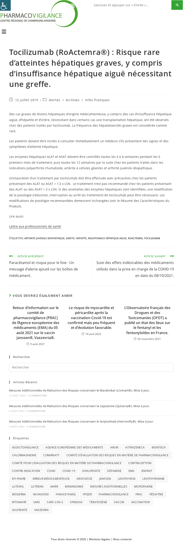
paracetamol (66, 494)
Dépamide (114, 471)
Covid (51, 471)
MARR (54, 486)
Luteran (37, 486)
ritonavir (19, 502)
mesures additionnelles (108, 486)
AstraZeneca (135, 447)
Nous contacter (122, 539)
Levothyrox (126, 479)
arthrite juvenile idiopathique (44, 238)
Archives (73, 100)
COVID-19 (68, 471)
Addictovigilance (25, 447)
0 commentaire (37, 395)
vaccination (140, 502)
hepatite (81, 238)
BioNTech (159, 447)
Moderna (19, 494)
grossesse (84, 479)
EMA (132, 471)
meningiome (74, 486)
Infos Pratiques (97, 100)
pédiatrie (156, 494)
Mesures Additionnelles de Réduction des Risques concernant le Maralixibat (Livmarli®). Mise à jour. (79, 390)
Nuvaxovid (41, 494)
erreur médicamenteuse (51, 479)
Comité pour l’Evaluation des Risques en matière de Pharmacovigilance (66, 463)
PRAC (139, 494)
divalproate (91, 471)
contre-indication (26, 471)
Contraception (139, 463)
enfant (146, 471)
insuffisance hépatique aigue (107, 238)
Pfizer (87, 494)
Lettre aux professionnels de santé (35, 226)
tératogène (98, 502)
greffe (70, 238)
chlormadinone (24, 455)
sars (36, 502)
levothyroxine (153, 479)
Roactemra (135, 238)
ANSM (114, 447)
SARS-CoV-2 (55, 502)
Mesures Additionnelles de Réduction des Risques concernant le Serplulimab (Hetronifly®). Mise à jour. (81, 421)
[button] (91, 31)
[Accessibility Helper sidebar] (5, 5)
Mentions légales (99, 539)
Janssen (105, 479)
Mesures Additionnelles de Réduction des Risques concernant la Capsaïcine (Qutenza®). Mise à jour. (79, 406)
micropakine (143, 486)
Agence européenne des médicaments (74, 447)
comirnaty (51, 455)
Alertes (54, 100)
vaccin (119, 502)
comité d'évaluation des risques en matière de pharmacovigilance (117, 455)
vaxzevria (41, 510)
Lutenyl (18, 486)
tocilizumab (152, 238)
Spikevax (76, 502)
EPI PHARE (19, 479)
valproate (19, 510)
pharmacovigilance (114, 494)
